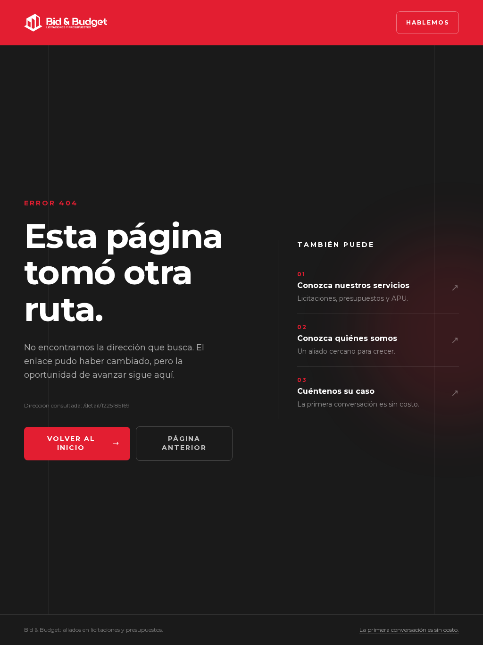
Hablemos (427, 22)
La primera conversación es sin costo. (409, 629)
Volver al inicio (71, 443)
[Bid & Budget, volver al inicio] (65, 22)
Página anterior (184, 443)
